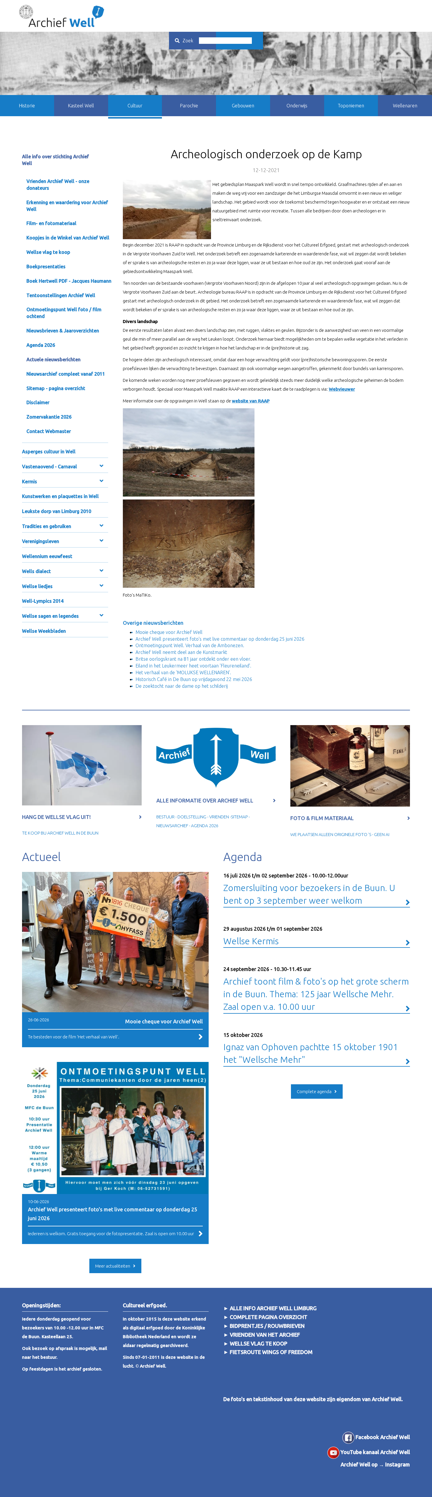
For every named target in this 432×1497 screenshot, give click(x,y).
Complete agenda (314, 1091)
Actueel (41, 856)
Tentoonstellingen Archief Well (60, 295)
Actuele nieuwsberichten (53, 359)
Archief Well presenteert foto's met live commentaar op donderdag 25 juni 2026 (219, 639)
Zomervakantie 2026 (48, 416)
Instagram (397, 1464)
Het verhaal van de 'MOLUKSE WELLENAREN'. (183, 672)
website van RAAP (250, 400)
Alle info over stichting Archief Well (55, 160)
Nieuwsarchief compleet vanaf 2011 (65, 374)
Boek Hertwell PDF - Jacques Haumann (68, 281)
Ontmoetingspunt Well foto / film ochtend (63, 313)
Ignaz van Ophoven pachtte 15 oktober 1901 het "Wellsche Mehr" (310, 1048)
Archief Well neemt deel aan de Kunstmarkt (181, 652)
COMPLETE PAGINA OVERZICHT (268, 1317)
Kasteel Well (81, 105)
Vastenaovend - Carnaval (49, 466)
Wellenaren (405, 105)
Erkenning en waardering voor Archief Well (67, 206)
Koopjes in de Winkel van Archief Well (67, 237)
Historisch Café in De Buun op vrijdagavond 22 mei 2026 (193, 679)
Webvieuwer (342, 389)
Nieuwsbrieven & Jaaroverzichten (62, 330)
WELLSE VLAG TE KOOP (258, 1343)
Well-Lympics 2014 (42, 601)
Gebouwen (243, 105)
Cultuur (135, 105)
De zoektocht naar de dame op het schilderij (181, 686)
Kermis (29, 481)
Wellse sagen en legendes (50, 616)
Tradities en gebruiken (46, 526)
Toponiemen (351, 105)
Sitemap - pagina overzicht (55, 388)
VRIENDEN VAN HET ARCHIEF (265, 1335)
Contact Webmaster (48, 431)
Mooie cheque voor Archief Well (168, 632)
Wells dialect (36, 571)
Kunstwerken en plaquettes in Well (60, 496)
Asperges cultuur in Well (49, 451)
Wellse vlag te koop (48, 252)
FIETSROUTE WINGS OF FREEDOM (271, 1352)
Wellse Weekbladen (44, 631)
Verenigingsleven (40, 541)
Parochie (189, 105)
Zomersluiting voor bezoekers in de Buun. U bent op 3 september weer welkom (309, 888)
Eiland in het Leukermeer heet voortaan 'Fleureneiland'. (193, 665)
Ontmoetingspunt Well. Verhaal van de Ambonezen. (189, 645)
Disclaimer (37, 402)
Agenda (242, 856)
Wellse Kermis (272, 936)
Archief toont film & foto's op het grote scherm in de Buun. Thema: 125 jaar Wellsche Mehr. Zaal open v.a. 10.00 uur (316, 988)
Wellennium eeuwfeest (47, 556)
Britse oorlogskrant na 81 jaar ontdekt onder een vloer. (193, 659)
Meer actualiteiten (112, 1265)
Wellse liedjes (37, 586)
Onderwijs (297, 105)
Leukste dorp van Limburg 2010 (56, 511)
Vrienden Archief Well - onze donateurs (57, 185)
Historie (27, 105)
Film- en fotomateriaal (51, 223)
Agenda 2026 (40, 345)
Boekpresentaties (46, 266)
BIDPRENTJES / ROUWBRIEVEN (267, 1326)
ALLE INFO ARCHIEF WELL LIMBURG (273, 1308)
